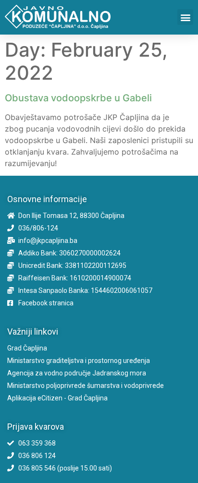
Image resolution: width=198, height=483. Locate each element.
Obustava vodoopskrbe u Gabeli (78, 98)
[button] (185, 17)
